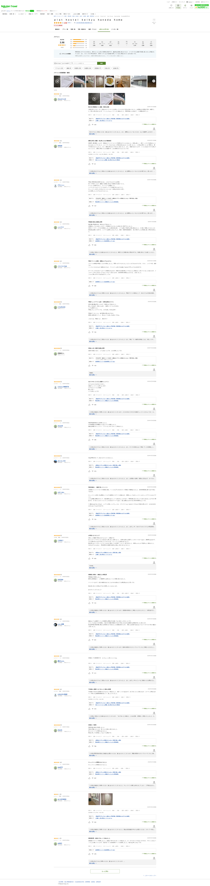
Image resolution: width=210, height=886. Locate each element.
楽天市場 (198, 2)
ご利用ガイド (174, 2)
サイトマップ (182, 2)
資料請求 (98, 881)
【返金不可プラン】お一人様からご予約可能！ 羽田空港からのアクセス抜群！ (112, 118)
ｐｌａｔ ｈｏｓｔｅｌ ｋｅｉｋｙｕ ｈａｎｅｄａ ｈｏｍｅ (88, 19)
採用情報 (87, 881)
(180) (104, 29)
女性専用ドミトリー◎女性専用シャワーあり (105, 241)
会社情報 (61, 881)
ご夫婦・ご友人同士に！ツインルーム (103, 120)
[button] (57, 81)
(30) (82, 29)
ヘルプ (168, 2)
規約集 (93, 881)
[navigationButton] (153, 81)
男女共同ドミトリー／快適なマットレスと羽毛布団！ (107, 202)
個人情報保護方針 (69, 881)
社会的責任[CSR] (79, 881)
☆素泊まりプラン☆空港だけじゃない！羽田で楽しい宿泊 (108, 465)
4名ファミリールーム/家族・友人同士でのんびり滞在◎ (107, 160)
